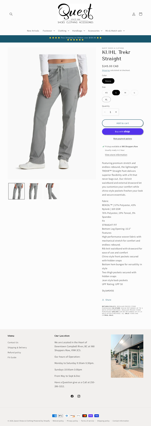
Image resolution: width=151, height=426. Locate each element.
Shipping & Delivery (17, 347)
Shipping (106, 70)
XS (108, 93)
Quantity (106, 106)
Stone (108, 81)
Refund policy (14, 352)
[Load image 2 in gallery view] (34, 191)
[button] (11, 14)
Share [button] (108, 299)
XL (106, 99)
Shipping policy (103, 421)
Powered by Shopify (42, 421)
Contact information (121, 421)
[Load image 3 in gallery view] (52, 191)
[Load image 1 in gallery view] (16, 191)
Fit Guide (12, 357)
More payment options (122, 138)
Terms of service (87, 421)
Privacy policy (72, 421)
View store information (116, 154)
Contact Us (13, 342)
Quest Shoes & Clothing (23, 421)
